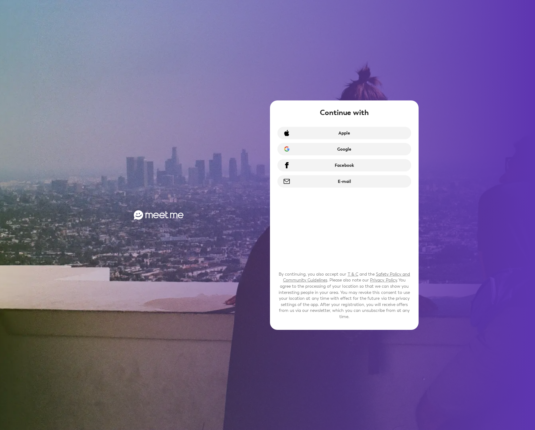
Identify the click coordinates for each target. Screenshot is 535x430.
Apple (344, 133)
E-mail (344, 181)
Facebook (344, 165)
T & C (353, 274)
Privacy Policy (383, 280)
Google (344, 149)
